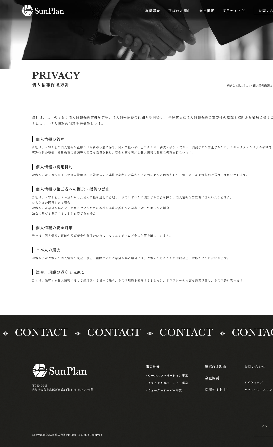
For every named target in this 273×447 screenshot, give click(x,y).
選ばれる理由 (179, 10)
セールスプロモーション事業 (168, 375)
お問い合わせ (255, 366)
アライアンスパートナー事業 (168, 383)
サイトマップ (253, 382)
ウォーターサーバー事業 (165, 390)
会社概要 (206, 10)
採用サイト (231, 10)
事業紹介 (152, 10)
